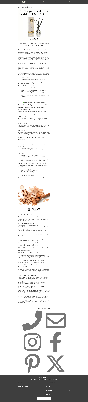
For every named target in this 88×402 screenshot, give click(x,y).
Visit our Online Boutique (44, 398)
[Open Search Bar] (71, 1)
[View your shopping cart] (69, 1)
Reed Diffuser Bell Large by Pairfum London (31, 262)
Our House (66, 1)
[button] (30, 382)
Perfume (46, 1)
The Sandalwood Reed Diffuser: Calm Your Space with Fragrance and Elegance (34, 44)
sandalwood (26, 79)
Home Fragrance (51, 1)
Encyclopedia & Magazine (59, 1)
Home (19, 6)
